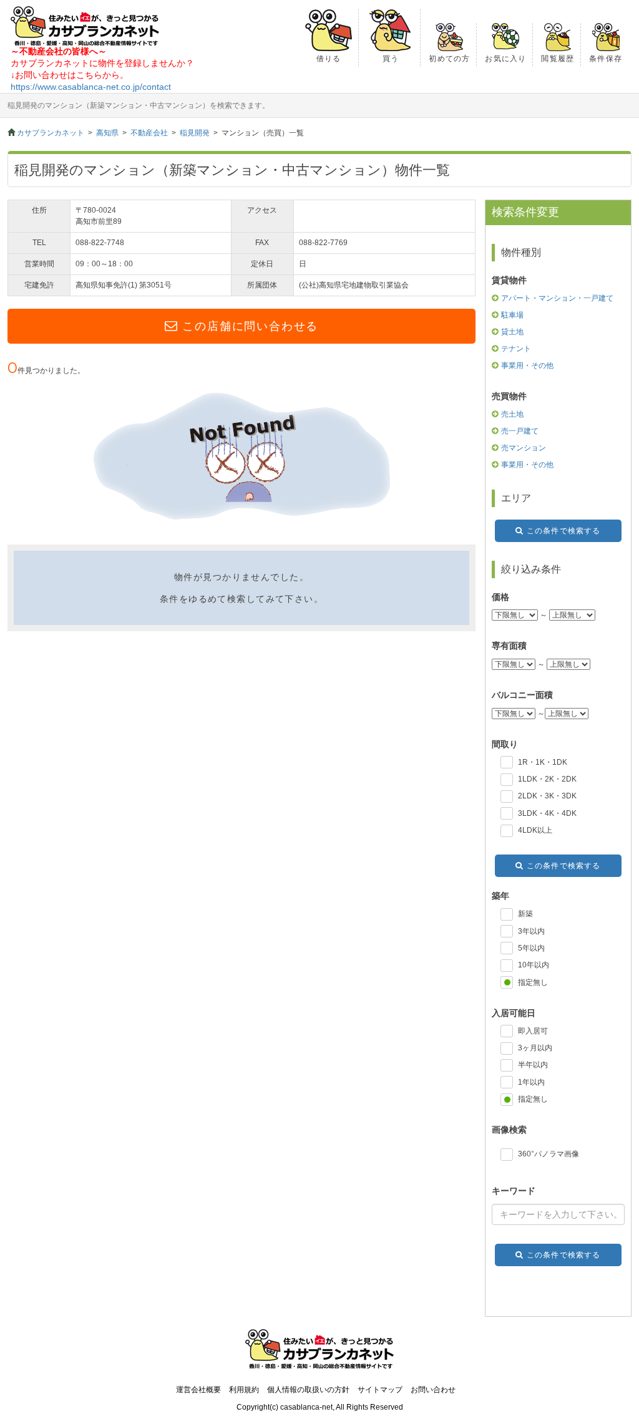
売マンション (523, 447)
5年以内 (531, 948)
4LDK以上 (535, 830)
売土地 (512, 414)
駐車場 (512, 315)
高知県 (107, 132)
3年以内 (531, 931)
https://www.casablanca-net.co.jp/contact (91, 87)
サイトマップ (380, 1389)
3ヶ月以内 (535, 1048)
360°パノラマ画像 (548, 1154)
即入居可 (533, 1031)
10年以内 (533, 965)
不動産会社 (149, 132)
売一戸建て (520, 431)
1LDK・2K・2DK (547, 779)
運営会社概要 (198, 1389)
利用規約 (244, 1389)
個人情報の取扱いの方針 (308, 1389)
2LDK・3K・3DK (547, 796)
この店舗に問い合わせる (250, 326)
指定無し (533, 982)
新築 (525, 913)
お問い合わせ (433, 1389)
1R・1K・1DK (542, 762)
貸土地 (512, 331)
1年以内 (531, 1082)
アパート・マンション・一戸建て (557, 298)
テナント (516, 348)
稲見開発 (195, 132)
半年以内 (533, 1064)
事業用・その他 (527, 365)
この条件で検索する (564, 530)
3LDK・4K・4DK (547, 813)
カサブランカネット (50, 132)
